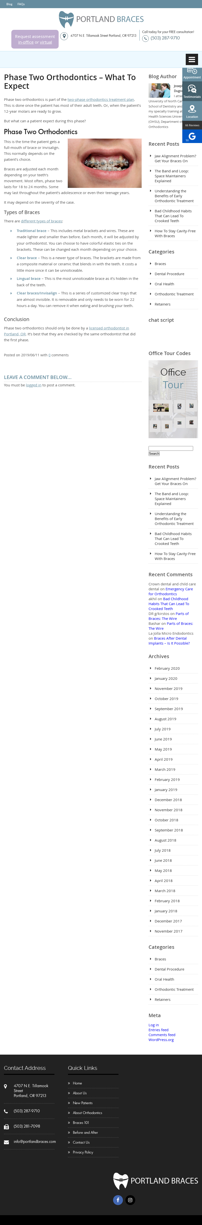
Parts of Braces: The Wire (169, 616)
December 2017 (168, 921)
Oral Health (164, 283)
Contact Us (81, 1142)
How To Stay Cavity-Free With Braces (175, 233)
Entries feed (158, 1029)
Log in (154, 1024)
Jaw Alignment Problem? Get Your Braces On (175, 158)
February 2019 (167, 779)
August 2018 (165, 840)
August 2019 (165, 718)
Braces (160, 263)
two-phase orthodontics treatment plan (100, 99)
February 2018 (167, 900)
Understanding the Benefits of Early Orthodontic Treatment (174, 195)
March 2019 (165, 769)
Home (77, 1083)
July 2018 (163, 850)
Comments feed (162, 1034)
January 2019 (166, 789)
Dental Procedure (169, 273)
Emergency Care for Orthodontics (171, 591)
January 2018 (166, 910)
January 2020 (166, 678)
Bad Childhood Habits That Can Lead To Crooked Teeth (173, 215)
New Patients (83, 1103)
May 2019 (163, 749)
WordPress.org (161, 1039)
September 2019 (169, 708)
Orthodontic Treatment (174, 293)
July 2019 (163, 728)
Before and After (85, 1132)
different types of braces (41, 220)
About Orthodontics (87, 1113)
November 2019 (169, 688)
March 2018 (165, 890)
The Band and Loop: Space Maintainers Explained (172, 175)
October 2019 (166, 698)
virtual (46, 42)
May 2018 (163, 870)
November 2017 (169, 931)
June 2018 (163, 860)
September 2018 (169, 830)
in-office (26, 42)
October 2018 (166, 819)
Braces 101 (81, 1122)
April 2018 (164, 880)
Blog (9, 4)
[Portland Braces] (101, 26)
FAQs (21, 4)
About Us (80, 1093)
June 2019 (163, 739)
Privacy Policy (83, 1152)
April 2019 (164, 759)
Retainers (162, 304)
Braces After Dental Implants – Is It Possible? (169, 641)
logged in (33, 384)
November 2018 (169, 809)
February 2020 (167, 668)
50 (187, 140)
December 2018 (168, 799)
